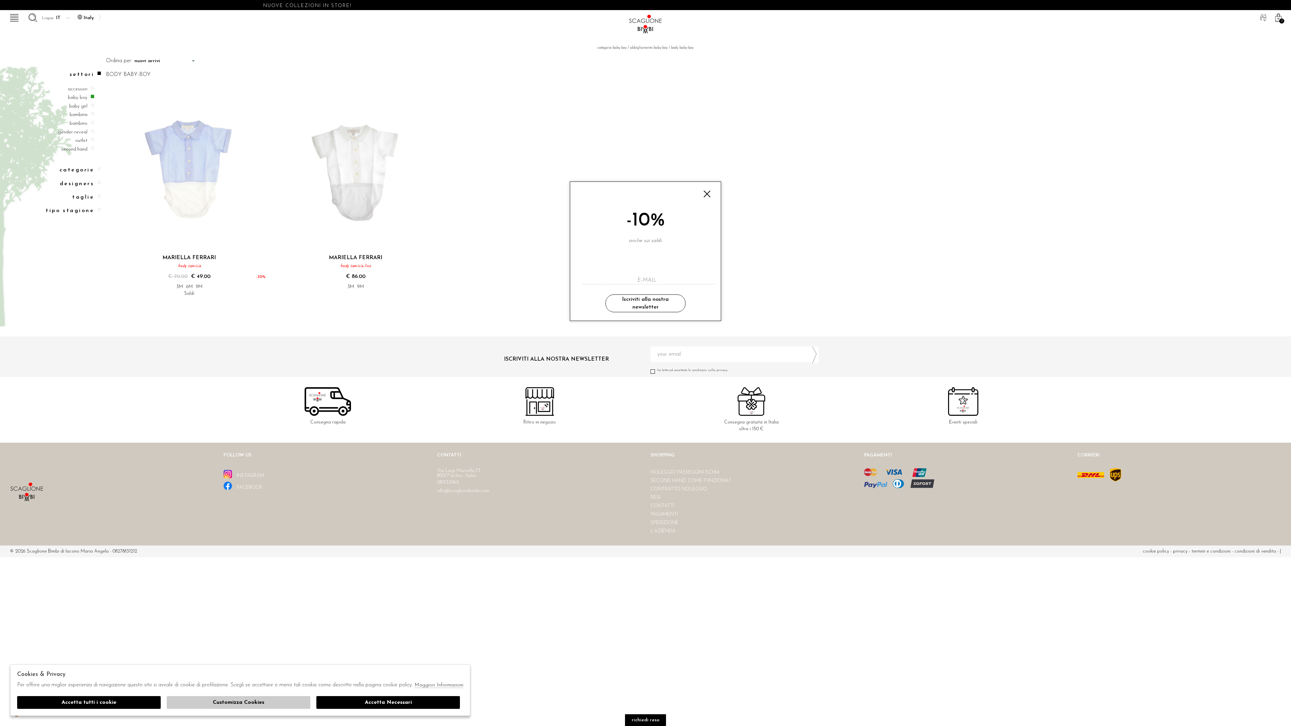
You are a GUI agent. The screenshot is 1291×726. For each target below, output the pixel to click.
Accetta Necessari (388, 702)
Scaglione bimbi (645, 26)
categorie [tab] (77, 170)
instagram (249, 475)
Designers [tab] (77, 184)
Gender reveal (72, 132)
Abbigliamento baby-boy (649, 48)
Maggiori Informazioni (439, 685)
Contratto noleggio (679, 489)
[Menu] (13, 16)
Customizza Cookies (238, 702)
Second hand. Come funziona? (691, 480)
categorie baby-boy (612, 48)
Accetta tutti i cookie (89, 702)
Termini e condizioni (1210, 551)
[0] (1277, 16)
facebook (249, 487)
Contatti (662, 506)
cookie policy (1156, 551)
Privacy (1180, 551)
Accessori (77, 89)
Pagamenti (664, 514)
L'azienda (663, 531)
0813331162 (448, 482)
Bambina (78, 114)
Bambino (78, 123)
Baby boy (77, 97)
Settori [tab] (82, 74)
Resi (655, 497)
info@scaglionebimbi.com (463, 490)
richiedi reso (645, 720)
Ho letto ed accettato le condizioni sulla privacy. (692, 370)
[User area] (1262, 16)
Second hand (74, 149)
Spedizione (664, 522)
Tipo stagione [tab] (70, 210)
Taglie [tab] (83, 197)
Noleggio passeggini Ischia (685, 472)
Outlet (81, 140)
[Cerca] (32, 16)
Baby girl (78, 106)
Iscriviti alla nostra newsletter (645, 303)
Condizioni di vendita (1255, 551)
